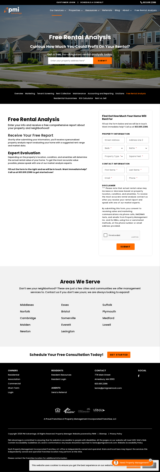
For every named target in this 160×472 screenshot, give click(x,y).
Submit (102, 60)
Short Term (13, 388)
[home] (13, 10)
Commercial (14, 383)
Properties (74, 10)
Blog (117, 10)
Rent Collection (63, 93)
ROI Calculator (86, 98)
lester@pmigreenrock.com (108, 388)
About (126, 10)
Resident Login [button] (58, 379)
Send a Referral (59, 392)
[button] (138, 376)
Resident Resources (61, 374)
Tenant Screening (45, 93)
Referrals (107, 10)
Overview (18, 93)
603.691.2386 (149, 2)
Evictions (120, 93)
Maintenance (79, 93)
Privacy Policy (116, 434)
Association (14, 379)
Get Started (119, 354)
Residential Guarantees (65, 98)
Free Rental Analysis (146, 10)
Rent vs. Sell (100, 98)
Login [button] (10, 392)
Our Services (57, 10)
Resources (91, 10)
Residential (13, 374)
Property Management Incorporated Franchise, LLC (90, 419)
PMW (94, 434)
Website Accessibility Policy (130, 443)
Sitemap (103, 434)
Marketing (30, 93)
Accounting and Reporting (101, 93)
